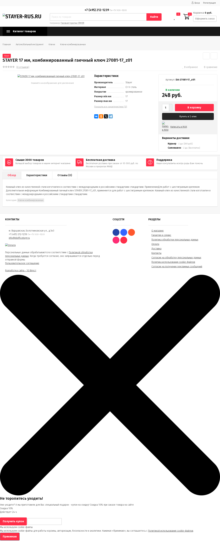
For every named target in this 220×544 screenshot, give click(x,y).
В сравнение (210, 67)
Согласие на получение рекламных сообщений (176, 266)
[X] (106, 116)
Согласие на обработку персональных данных (176, 257)
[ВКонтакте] (96, 116)
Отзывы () (64, 175)
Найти (154, 16)
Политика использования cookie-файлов (173, 262)
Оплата (155, 244)
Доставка (156, 248)
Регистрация (209, 3)
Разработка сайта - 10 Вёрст (20, 270)
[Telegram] (111, 116)
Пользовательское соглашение (22, 263)
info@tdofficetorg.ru (19, 237)
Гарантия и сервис (161, 235)
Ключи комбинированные (73, 44)
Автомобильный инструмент (29, 44)
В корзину (194, 107)
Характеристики (36, 175)
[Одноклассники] (101, 116)
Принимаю (10, 536)
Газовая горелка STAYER (72, 23)
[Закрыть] (110, 494)
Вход (197, 3)
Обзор (12, 175)
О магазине (157, 230)
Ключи (52, 44)
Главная (7, 44)
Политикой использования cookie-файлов (170, 530)
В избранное (191, 67)
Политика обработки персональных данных (174, 239)
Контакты (156, 253)
